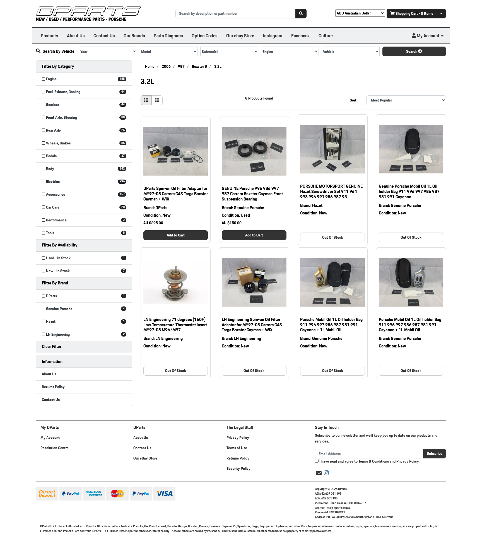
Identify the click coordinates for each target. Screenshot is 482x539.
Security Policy (238, 468)
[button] (427, 36)
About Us (76, 35)
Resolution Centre (54, 448)
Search (412, 51)
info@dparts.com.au (338, 507)
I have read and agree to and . (369, 461)
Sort (353, 100)
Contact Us (104, 35)
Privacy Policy (237, 437)
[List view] (157, 100)
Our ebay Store (240, 35)
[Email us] (319, 472)
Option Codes (204, 35)
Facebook (300, 35)
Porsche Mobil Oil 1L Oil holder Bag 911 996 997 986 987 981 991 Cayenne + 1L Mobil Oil (331, 324)
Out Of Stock (332, 237)
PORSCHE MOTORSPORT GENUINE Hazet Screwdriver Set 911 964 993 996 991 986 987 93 (331, 191)
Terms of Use (236, 448)
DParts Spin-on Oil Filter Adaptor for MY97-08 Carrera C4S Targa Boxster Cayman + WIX (175, 193)
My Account (50, 437)
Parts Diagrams (168, 35)
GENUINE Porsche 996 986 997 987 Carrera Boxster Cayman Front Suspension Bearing (252, 193)
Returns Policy (53, 387)
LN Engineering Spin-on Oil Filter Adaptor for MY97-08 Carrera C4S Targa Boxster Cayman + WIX (252, 324)
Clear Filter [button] (51, 346)
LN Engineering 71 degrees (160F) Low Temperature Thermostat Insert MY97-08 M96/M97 (175, 324)
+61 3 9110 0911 (334, 512)
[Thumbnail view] (146, 100)
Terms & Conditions (373, 461)
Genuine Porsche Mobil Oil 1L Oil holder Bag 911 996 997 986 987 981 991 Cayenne (409, 191)
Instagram (272, 35)
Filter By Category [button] (58, 66)
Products (49, 35)
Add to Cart (176, 235)
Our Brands (134, 35)
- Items (414, 13)
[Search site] (301, 13)
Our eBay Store (145, 458)
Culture (326, 35)
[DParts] (88, 13)
